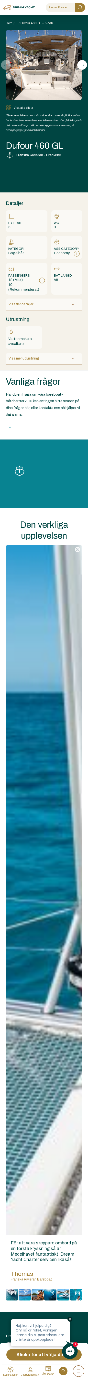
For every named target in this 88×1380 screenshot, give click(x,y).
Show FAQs (25, 427)
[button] (82, 65)
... (16, 23)
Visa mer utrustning (24, 358)
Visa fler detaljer (21, 304)
